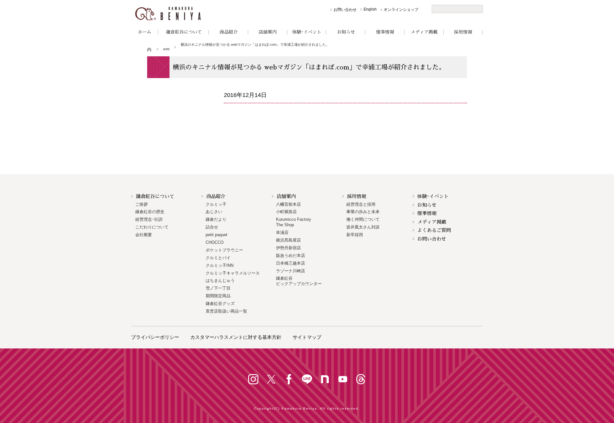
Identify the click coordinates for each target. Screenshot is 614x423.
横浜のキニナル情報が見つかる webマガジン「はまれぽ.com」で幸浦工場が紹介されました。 (255, 44)
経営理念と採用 (360, 204)
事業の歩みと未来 (363, 211)
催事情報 (385, 32)
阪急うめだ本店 (290, 255)
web (166, 49)
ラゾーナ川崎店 (290, 270)
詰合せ (212, 227)
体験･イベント (306, 32)
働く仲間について (363, 219)
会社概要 (143, 234)
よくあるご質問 (434, 230)
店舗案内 (268, 32)
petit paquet (216, 234)
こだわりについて (152, 227)
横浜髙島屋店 (288, 240)
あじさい (214, 211)
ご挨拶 (141, 204)
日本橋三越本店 (290, 263)
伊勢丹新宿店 (288, 247)
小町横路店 (286, 211)
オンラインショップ (401, 9)
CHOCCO (215, 242)
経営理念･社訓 (148, 219)
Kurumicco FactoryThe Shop (293, 222)
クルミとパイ (218, 257)
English (370, 9)
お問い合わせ (345, 9)
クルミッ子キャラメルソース (233, 273)
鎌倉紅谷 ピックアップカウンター (299, 281)
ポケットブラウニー (224, 250)
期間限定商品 (218, 295)
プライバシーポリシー (155, 337)
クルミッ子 (216, 204)
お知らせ (346, 32)
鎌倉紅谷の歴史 (149, 211)
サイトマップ (307, 337)
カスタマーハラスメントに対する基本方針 (235, 337)
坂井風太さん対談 (363, 227)
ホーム (144, 32)
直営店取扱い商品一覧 (226, 311)
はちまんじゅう (220, 280)
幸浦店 (282, 232)
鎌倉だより (216, 219)
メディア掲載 (424, 32)
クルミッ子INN (219, 265)
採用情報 (463, 32)
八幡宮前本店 (288, 204)
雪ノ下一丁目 (218, 288)
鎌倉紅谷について (184, 32)
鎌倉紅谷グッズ (220, 303)
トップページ (149, 49)
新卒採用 (354, 234)
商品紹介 (229, 32)
